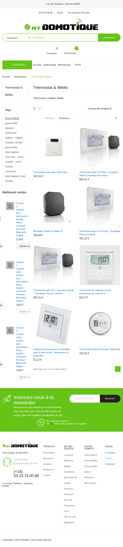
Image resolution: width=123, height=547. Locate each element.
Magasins (69, 522)
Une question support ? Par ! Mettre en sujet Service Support (66, 422)
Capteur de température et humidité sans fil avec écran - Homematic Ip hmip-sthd (51, 352)
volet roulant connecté (13, 166)
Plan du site (70, 516)
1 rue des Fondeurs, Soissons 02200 (17, 484)
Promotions (49, 452)
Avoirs (87, 471)
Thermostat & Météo (13, 91)
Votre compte (89, 447)
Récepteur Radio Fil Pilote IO (48, 231)
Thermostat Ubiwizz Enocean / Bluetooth (99, 349)
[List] (39, 107)
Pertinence (88, 118)
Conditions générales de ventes (70, 477)
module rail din (13, 142)
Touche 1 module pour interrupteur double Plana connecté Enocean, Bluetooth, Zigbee (22, 219)
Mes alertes (90, 483)
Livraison (68, 455)
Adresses (89, 477)
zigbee (19, 137)
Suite (78, 65)
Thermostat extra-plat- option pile (50, 172)
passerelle (11, 147)
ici (51, 423)
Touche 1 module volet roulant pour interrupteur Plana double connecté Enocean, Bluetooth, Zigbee (22, 281)
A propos (68, 488)
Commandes (90, 466)
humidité (12, 118)
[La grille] (34, 107)
